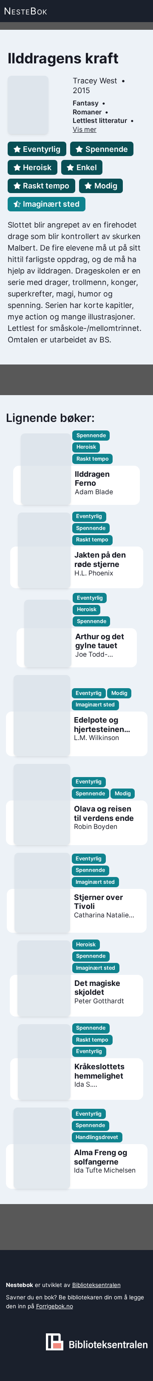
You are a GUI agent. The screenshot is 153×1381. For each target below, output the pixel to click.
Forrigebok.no (54, 1306)
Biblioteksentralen (96, 1284)
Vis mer (84, 129)
